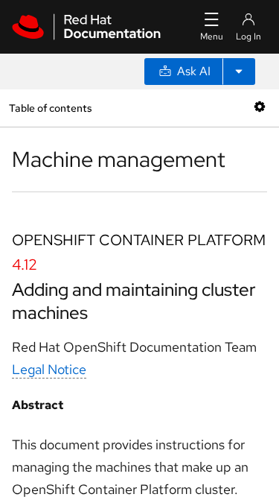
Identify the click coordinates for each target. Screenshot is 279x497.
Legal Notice (49, 369)
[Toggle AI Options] (238, 71)
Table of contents (50, 108)
